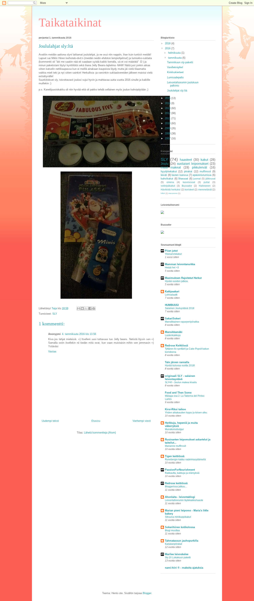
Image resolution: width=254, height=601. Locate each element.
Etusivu (95, 420)
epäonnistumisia (202, 175)
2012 (168, 113)
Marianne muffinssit (175, 446)
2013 (168, 108)
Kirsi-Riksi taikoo (175, 409)
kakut (204, 159)
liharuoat (183, 178)
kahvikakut (167, 178)
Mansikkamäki (173, 332)
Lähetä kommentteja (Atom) (100, 432)
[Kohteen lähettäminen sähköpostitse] (79, 308)
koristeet (189, 189)
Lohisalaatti (171, 294)
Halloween (205, 185)
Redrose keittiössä (176, 483)
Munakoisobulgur (174, 429)
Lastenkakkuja (173, 335)
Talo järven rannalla (177, 362)
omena (170, 182)
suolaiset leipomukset (192, 163)
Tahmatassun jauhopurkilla (181, 540)
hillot (163, 193)
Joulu (164, 163)
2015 (168, 98)
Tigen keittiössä (174, 456)
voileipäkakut (168, 185)
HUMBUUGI (172, 304)
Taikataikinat (70, 22)
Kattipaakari (172, 291)
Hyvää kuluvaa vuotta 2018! (180, 365)
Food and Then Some (178, 392)
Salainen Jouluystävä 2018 (179, 308)
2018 (168, 43)
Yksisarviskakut (173, 254)
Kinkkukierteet (175, 72)
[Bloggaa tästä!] (82, 308)
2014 (168, 103)
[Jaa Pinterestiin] (94, 308)
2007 (168, 138)
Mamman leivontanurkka (180, 264)
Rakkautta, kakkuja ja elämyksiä (182, 473)
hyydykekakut (169, 171)
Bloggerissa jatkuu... (176, 486)
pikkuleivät (199, 167)
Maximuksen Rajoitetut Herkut (183, 277)
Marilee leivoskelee (176, 554)
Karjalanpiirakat (173, 544)
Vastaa (52, 351)
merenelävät (205, 189)
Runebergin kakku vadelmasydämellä (185, 459)
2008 (168, 133)
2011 (168, 118)
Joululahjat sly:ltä (177, 90)
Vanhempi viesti (142, 420)
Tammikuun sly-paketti (180, 62)
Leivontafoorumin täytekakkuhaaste (184, 500)
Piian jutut (171, 250)
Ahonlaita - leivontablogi (180, 496)
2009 (168, 128)
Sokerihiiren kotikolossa (180, 527)
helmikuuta (174, 52)
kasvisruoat (189, 182)
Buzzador (187, 185)
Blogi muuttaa (172, 530)
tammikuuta (175, 57)
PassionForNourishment (180, 469)
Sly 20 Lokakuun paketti (178, 557)
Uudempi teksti (50, 420)
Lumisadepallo (175, 77)
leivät (164, 175)
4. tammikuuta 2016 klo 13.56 (79, 333)
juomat (197, 178)
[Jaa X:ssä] (86, 308)
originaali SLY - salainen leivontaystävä (180, 377)
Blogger (147, 593)
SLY (54, 313)
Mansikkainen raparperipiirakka (182, 321)
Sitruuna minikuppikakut (178, 517)
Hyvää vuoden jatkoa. (176, 281)
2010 (168, 123)
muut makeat (171, 167)
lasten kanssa (180, 175)
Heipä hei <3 (172, 267)
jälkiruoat (210, 178)
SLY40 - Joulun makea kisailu (181, 382)
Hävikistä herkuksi (170, 189)
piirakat (188, 171)
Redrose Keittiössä (176, 345)
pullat (207, 182)
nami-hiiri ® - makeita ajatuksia (184, 567)
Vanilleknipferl (175, 67)
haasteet (186, 159)
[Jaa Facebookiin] (90, 308)
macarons (172, 193)
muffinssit (205, 171)
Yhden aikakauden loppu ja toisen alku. (186, 412)
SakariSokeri (173, 318)
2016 (168, 48)
